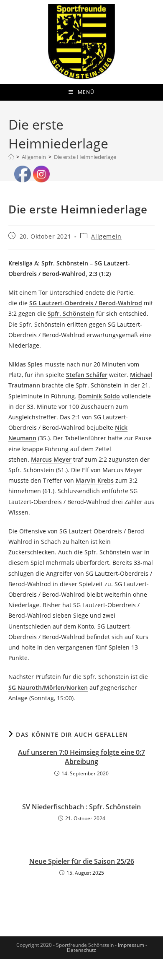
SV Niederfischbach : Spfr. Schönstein (81, 806)
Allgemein (106, 236)
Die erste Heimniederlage (85, 157)
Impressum (131, 945)
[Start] (11, 157)
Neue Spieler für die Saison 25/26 (81, 861)
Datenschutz (81, 950)
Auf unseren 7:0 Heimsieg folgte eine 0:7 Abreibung (81, 757)
